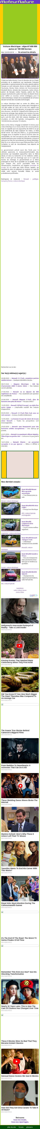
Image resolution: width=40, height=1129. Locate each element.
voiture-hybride (9, 583)
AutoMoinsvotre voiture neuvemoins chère (20, 590)
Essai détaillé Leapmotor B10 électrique (27, 523)
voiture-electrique (19, 181)
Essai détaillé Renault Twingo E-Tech (29, 539)
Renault (26, 179)
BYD (23, 513)
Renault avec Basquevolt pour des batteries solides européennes (20, 427)
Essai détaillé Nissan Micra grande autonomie (29, 491)
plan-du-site (11, 1127)
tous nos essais (19, 1120)
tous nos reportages (19, 1122)
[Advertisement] (20, 24)
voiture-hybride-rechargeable (29, 514)
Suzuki (3, 567)
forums (21, 1127)
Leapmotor (4, 533)
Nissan (3, 501)
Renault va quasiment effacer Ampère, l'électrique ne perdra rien (20, 435)
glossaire (29, 1127)
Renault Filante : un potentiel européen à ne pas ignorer (20, 443)
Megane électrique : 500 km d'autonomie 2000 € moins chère (20, 385)
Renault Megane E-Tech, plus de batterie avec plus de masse (20, 400)
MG (2, 583)
